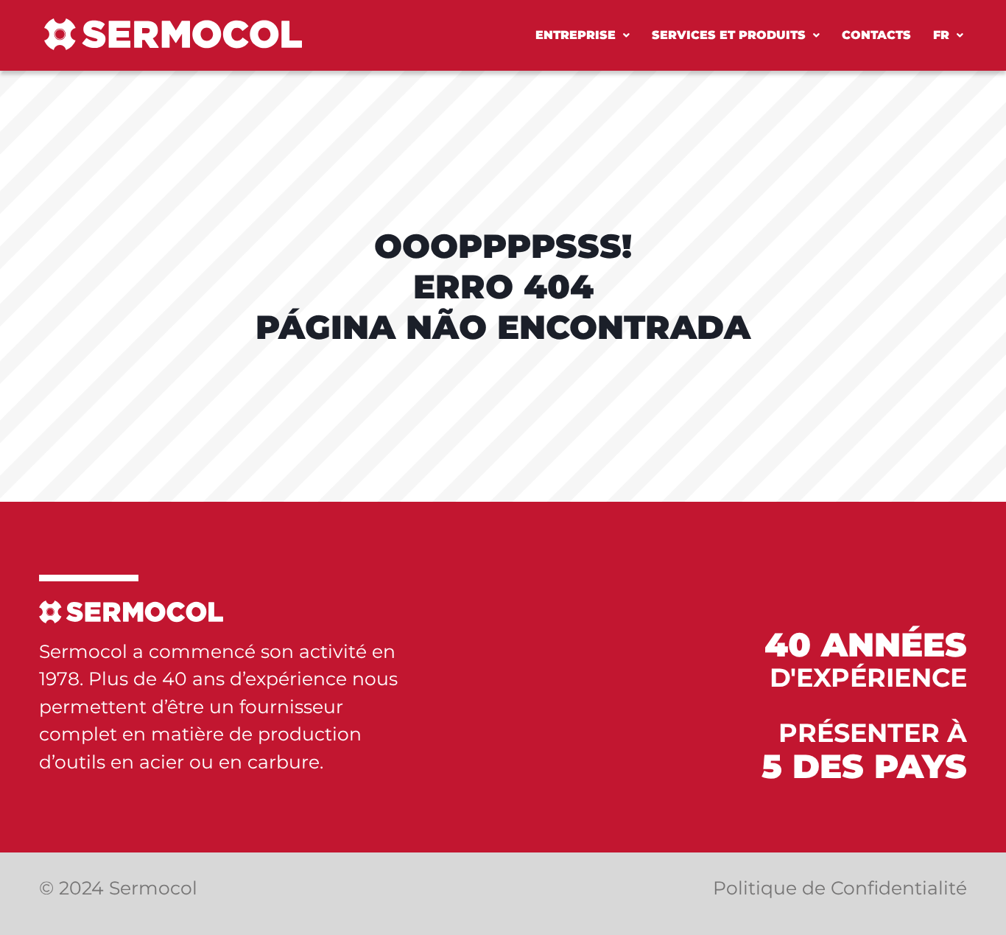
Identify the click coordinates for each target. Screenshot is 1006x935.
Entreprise (575, 35)
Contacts (876, 35)
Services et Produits (729, 35)
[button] (582, 35)
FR (941, 35)
